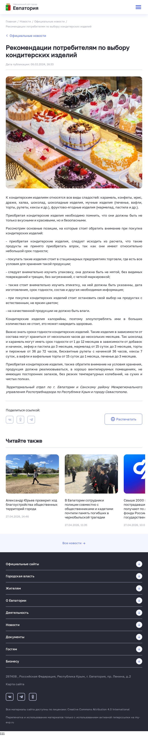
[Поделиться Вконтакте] (9, 420)
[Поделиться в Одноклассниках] (20, 420)
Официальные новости (28, 36)
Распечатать (126, 419)
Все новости (72, 543)
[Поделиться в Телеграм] (31, 420)
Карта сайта (15, 684)
